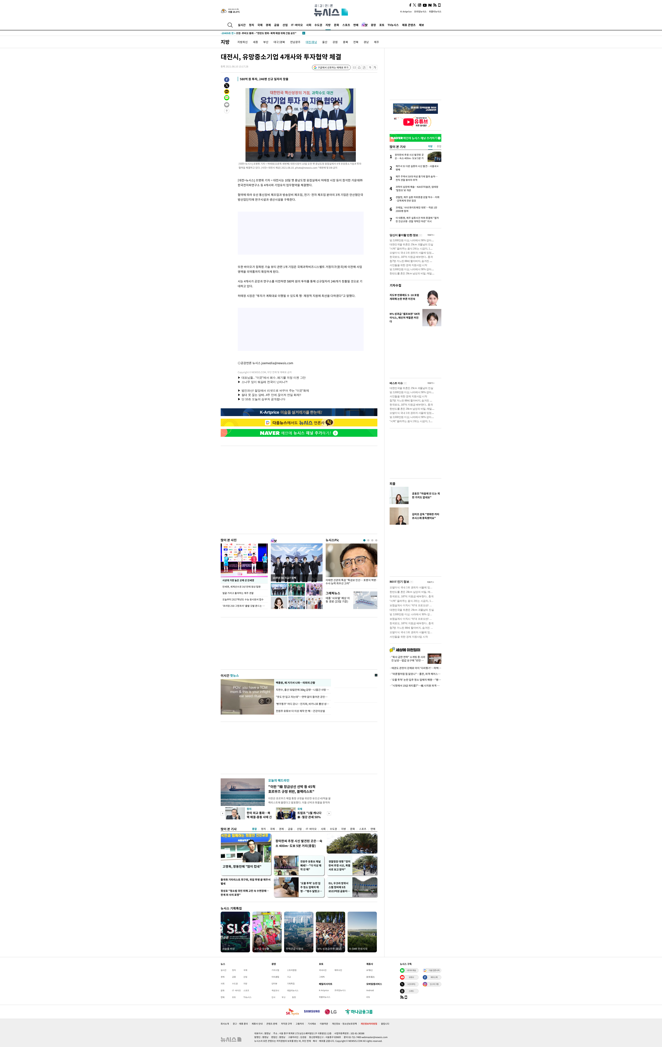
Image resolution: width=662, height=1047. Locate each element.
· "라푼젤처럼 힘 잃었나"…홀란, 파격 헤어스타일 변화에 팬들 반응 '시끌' (415, 674)
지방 (328, 25)
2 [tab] (368, 540)
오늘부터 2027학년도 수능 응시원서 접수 (243, 599)
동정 (294, 997)
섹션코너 (275, 990)
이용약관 (324, 1023)
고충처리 (300, 1023)
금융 (276, 25)
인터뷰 (274, 983)
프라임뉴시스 (420, 11)
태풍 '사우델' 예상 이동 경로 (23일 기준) (338, 599)
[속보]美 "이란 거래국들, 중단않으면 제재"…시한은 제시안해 (259, 33)
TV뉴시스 (393, 25)
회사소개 (225, 1023)
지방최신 (242, 42)
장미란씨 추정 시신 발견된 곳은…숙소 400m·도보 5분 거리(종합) (298, 843)
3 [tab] (372, 540)
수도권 (318, 25)
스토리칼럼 (292, 970)
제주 (376, 42)
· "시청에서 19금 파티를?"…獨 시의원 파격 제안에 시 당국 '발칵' (415, 685)
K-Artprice (406, 11)
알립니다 (385, 1023)
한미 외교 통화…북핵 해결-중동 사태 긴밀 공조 (259, 817)
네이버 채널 (411, 970)
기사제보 (312, 1023)
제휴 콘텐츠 (409, 25)
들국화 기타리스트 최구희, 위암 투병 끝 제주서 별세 (245, 881)
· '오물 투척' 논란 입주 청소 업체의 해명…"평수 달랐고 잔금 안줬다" (415, 679)
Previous (223, 813)
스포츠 (346, 25)
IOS (368, 997)
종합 (254, 829)
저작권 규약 (286, 1023)
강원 (335, 42)
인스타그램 (434, 984)
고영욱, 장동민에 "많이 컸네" (242, 866)
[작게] (369, 67)
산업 (285, 25)
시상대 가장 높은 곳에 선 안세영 (238, 580)
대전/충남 (311, 42)
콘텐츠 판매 (271, 1023)
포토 (381, 25)
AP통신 (369, 970)
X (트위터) (411, 984)
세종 (255, 42)
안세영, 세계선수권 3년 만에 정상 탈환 (241, 586)
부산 (265, 42)
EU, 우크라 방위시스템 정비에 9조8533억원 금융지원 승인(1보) (339, 887)
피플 (392, 483)
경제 (268, 25)
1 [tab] (364, 540)
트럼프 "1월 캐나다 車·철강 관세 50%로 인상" (309, 817)
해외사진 (338, 970)
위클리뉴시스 (435, 11)
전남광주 (295, 42)
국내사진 (323, 970)
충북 (345, 42)
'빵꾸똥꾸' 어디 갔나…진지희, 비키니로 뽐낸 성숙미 (302, 704)
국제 (260, 25)
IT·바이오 (297, 25)
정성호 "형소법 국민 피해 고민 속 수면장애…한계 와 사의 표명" (245, 893)
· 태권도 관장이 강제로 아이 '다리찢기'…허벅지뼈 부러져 (415, 668)
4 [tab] (376, 540)
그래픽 (322, 976)
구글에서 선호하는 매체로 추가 (333, 67)
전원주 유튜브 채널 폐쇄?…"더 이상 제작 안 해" (310, 865)
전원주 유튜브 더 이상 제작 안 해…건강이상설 (300, 711)
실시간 (242, 25)
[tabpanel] (351, 565)
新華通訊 (370, 976)
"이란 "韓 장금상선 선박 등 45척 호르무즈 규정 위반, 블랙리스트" (291, 789)
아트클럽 (275, 976)
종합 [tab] (439, 146)
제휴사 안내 (257, 1023)
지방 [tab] (430, 146)
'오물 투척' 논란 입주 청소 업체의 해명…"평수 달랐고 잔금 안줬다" (311, 887)
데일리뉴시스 (292, 990)
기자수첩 (395, 285)
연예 (355, 25)
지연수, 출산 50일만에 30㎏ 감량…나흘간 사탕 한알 (302, 690)
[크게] (374, 67)
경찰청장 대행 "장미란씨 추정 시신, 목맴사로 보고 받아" (339, 865)
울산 (324, 42)
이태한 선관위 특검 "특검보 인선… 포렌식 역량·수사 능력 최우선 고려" (351, 582)
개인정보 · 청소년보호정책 (344, 1023)
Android (370, 990)
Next (329, 813)
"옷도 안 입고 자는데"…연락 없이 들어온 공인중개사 (302, 697)
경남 (366, 42)
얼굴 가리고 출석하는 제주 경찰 (238, 593)
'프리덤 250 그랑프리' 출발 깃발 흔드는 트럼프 (245, 605)
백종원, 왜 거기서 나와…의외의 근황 (295, 683)
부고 (283, 997)
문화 (336, 25)
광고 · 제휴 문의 (240, 1023)
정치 (251, 25)
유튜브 (411, 977)
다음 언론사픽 (434, 970)
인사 (273, 997)
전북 (355, 42)
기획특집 (291, 983)
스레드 (411, 991)
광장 (373, 25)
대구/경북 (279, 42)
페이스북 (434, 977)
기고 (289, 976)
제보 (421, 25)
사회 (308, 25)
